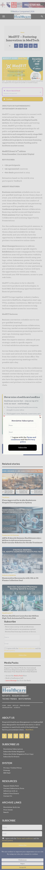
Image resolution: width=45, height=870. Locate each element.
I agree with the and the (23, 439)
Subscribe (22, 447)
